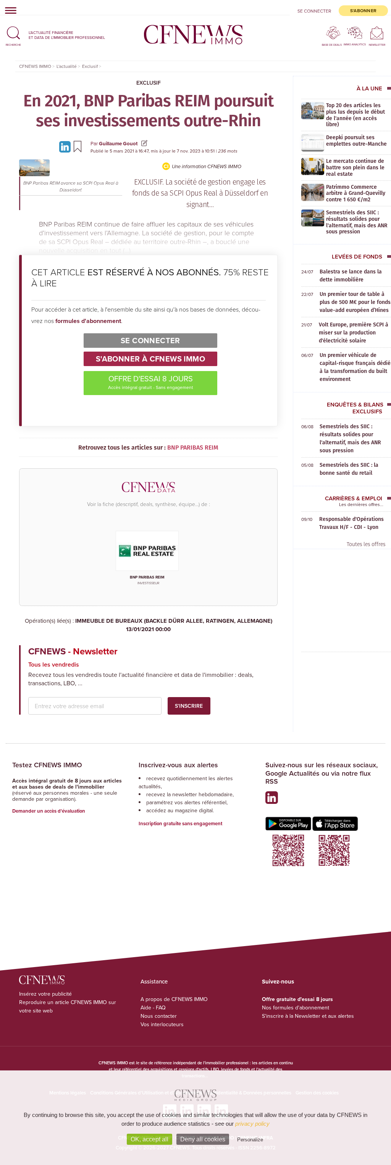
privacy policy (252, 1123)
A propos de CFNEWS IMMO (174, 999)
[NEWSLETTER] (377, 32)
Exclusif (148, 83)
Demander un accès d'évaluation (48, 811)
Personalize (250, 1140)
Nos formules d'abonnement (295, 1007)
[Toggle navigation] (8, 10)
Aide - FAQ (153, 1007)
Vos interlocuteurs (162, 1024)
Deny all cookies (202, 1139)
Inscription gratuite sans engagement (180, 823)
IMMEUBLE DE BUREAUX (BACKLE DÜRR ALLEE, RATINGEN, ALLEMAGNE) (173, 625)
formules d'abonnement (88, 321)
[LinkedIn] (66, 146)
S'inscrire (189, 706)
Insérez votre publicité (45, 994)
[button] (13, 35)
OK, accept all (149, 1139)
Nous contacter (159, 1016)
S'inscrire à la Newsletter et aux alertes (308, 1016)
